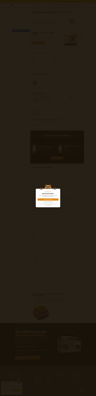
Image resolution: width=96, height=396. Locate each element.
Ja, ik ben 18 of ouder (48, 199)
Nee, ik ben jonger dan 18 (48, 201)
